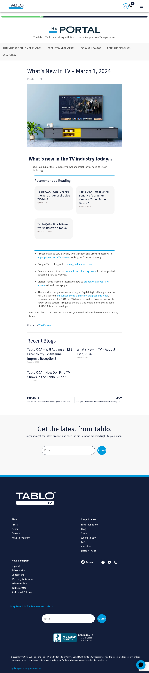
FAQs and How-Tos (91, 48)
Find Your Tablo (89, 525)
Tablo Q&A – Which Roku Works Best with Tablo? (52, 226)
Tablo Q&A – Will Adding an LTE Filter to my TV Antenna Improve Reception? (49, 354)
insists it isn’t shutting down (80, 271)
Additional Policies (22, 592)
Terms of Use (19, 588)
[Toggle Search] (126, 6)
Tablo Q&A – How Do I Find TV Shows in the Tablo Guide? (48, 375)
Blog (83, 529)
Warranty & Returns (22, 579)
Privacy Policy (19, 583)
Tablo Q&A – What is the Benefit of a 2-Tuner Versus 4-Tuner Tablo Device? (94, 197)
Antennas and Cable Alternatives (22, 48)
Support (16, 566)
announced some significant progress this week (82, 296)
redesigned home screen (79, 264)
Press (15, 525)
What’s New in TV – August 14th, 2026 (96, 352)
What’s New (9, 55)
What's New (44, 325)
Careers (16, 533)
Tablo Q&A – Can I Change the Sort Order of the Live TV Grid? (53, 195)
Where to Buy (88, 538)
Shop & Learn (88, 519)
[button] (131, 5)
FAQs (83, 542)
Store (84, 533)
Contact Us (18, 575)
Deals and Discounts (119, 48)
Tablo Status (18, 570)
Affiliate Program (21, 538)
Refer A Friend (88, 551)
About (15, 519)
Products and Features (61, 48)
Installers (86, 546)
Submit (101, 450)
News (15, 529)
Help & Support (20, 561)
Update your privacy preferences (26, 668)
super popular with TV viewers (54, 257)
